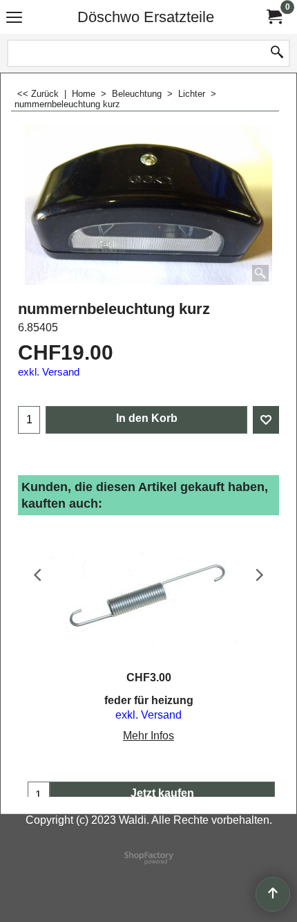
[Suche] (277, 53)
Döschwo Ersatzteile (145, 17)
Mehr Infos (148, 735)
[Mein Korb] (273, 17)
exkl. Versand (48, 372)
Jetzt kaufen (162, 793)
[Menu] (14, 18)
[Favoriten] (266, 420)
